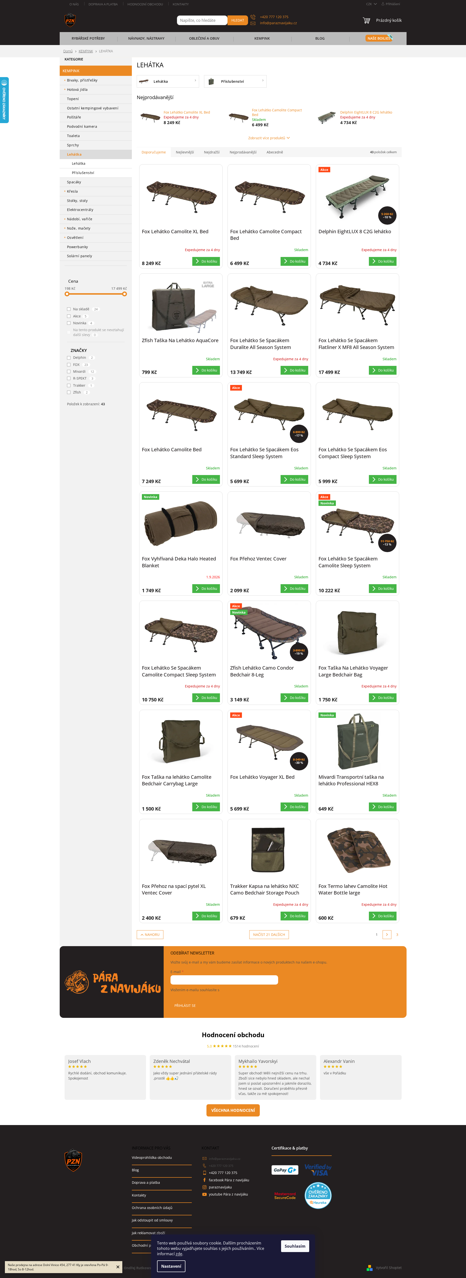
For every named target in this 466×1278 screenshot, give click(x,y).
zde (179, 1253)
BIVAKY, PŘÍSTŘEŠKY (82, 80)
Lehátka (79, 163)
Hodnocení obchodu (145, 4)
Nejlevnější (185, 152)
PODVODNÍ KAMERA (82, 126)
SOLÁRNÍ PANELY (79, 256)
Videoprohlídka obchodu (152, 1157)
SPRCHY (73, 145)
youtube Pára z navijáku (228, 1194)
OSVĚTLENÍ (75, 237)
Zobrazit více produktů (266, 138)
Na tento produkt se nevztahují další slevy (98, 332)
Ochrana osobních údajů (152, 1207)
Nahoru (152, 934)
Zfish (80, 392)
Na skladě (85, 309)
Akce (80, 316)
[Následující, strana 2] (387, 934)
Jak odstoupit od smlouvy (152, 1220)
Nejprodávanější (243, 152)
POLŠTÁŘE (74, 117)
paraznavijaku (220, 1187)
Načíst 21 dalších (269, 934)
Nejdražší (212, 152)
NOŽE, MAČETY (79, 228)
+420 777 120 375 (221, 1166)
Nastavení (171, 1266)
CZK (369, 4)
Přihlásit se (185, 1005)
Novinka (82, 323)
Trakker (82, 385)
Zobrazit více (233, 1110)
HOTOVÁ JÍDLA (77, 89)
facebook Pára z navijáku (229, 1180)
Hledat (237, 20)
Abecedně (275, 152)
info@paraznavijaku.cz (224, 1159)
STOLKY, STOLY (77, 200)
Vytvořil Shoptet (389, 1267)
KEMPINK (71, 70)
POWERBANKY (77, 246)
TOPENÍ (73, 98)
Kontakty (181, 4)
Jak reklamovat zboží (148, 1233)
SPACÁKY (74, 182)
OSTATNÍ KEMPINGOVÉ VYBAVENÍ (93, 108)
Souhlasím (295, 1246)
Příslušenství (83, 172)
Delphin (83, 357)
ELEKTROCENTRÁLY (80, 209)
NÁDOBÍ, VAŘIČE (79, 219)
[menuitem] (88, 40)
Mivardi (83, 371)
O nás (74, 4)
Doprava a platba (103, 4)
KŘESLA (72, 191)
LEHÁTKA (74, 154)
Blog (135, 1170)
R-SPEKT (83, 378)
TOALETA (73, 135)
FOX (80, 364)
